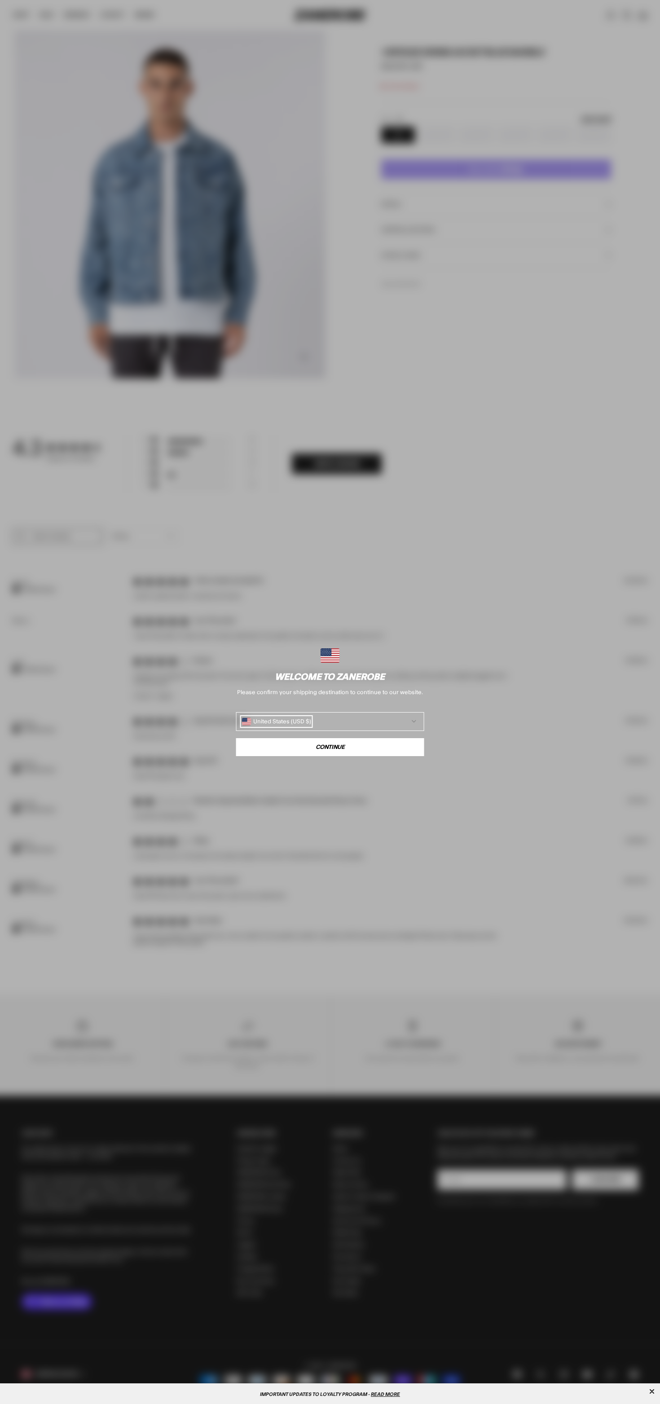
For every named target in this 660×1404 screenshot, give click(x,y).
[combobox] (276, 721)
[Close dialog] (651, 1391)
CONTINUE (330, 747)
